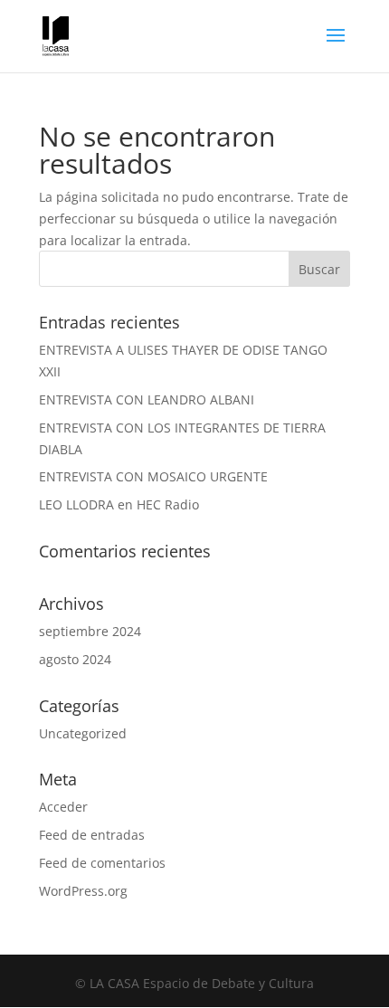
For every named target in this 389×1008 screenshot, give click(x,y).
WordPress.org (83, 890)
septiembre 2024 (90, 631)
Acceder (63, 806)
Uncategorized (83, 733)
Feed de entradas (92, 834)
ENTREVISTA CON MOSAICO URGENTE (153, 476)
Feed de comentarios (102, 862)
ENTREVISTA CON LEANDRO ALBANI (146, 399)
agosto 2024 (75, 659)
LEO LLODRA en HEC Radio (119, 504)
